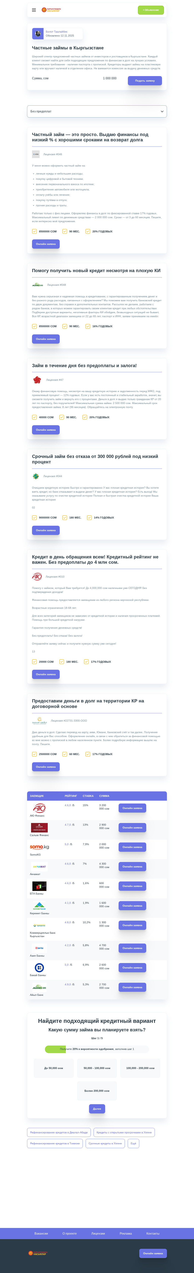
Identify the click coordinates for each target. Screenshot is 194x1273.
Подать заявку (145, 80)
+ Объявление (151, 10)
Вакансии (41, 1233)
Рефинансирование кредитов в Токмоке (55, 1143)
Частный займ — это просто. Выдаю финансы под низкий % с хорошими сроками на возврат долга (90, 137)
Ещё (133, 1143)
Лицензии (98, 1233)
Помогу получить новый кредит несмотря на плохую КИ (96, 270)
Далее (97, 1108)
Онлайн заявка (46, 243)
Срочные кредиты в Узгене (105, 1143)
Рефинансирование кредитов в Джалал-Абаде (59, 1132)
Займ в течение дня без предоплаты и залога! (84, 365)
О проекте (70, 1233)
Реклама (126, 1233)
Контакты (153, 1233)
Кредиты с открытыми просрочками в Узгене (124, 1132)
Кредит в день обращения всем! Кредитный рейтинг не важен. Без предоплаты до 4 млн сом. (95, 559)
